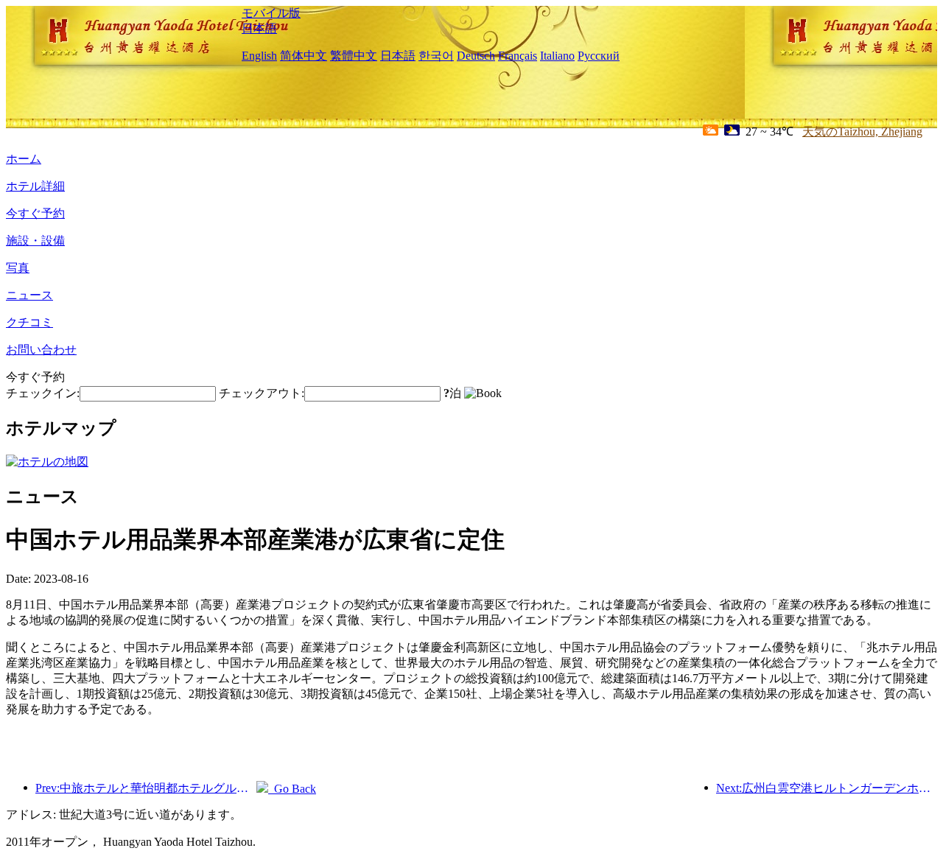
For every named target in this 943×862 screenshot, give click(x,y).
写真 (17, 268)
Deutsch (476, 55)
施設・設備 (35, 240)
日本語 (259, 28)
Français (517, 55)
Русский (599, 55)
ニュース (29, 295)
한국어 (436, 55)
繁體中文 (353, 55)
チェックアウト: (261, 393)
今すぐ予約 (35, 213)
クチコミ (29, 322)
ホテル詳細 (35, 186)
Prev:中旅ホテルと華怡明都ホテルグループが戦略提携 (145, 788)
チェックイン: (43, 393)
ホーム (23, 159)
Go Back (292, 788)
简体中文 (303, 55)
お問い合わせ (41, 349)
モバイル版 (271, 13)
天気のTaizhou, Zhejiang (862, 131)
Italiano (557, 55)
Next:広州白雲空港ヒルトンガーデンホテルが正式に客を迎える (826, 788)
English (259, 55)
